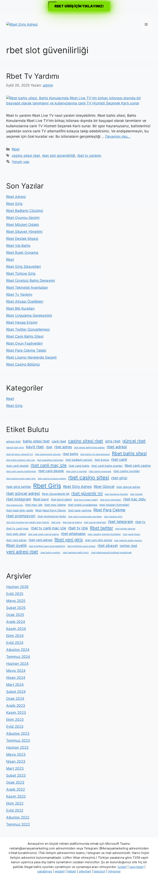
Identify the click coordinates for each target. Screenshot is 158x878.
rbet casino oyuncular (100, 471)
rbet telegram (120, 521)
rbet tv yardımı (89, 156)
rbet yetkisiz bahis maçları (128, 540)
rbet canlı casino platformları (21, 471)
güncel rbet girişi (15, 447)
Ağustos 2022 (17, 817)
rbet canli (119, 459)
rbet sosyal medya (72, 522)
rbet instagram (18, 499)
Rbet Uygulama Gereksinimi (29, 315)
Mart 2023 (15, 768)
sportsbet (136, 867)
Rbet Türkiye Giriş (21, 273)
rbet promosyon (20, 516)
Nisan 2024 (15, 678)
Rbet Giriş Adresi (77, 486)
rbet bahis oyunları (50, 552)
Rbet (16, 149)
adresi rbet (13, 441)
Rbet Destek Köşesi (22, 239)
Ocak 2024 (15, 699)
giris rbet (112, 441)
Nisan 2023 (15, 761)
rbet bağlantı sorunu (78, 459)
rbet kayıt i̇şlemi (61, 499)
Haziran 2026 (17, 587)
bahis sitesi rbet (36, 441)
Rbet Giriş (14, 204)
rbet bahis (70, 454)
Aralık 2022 (15, 789)
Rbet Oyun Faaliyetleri (24, 343)
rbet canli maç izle (49, 465)
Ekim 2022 (14, 803)
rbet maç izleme (55, 504)
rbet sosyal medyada (95, 522)
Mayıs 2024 (16, 671)
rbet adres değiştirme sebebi (89, 447)
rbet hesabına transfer (116, 494)
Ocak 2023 (15, 782)
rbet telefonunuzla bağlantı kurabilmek (111, 552)
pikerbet (85, 871)
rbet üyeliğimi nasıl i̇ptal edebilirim (47, 546)
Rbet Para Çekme (109, 510)
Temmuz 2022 (18, 824)
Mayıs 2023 (16, 754)
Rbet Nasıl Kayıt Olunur (50, 510)
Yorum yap (20, 162)
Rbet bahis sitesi (129, 453)
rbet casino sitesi (88, 477)
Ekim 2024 (15, 636)
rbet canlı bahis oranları (107, 465)
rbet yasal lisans (131, 534)
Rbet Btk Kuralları (20, 308)
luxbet (122, 867)
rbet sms (55, 522)
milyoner (114, 871)
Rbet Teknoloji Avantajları (27, 287)
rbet (49, 447)
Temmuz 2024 (18, 657)
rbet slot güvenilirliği (58, 156)
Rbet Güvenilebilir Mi (55, 494)
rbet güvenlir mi (87, 493)
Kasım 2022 (16, 796)
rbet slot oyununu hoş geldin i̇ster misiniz (27, 522)
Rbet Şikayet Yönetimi (24, 232)
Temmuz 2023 (18, 740)
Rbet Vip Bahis (18, 246)
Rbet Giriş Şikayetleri (23, 267)
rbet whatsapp (73, 533)
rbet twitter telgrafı (125, 528)
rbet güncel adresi (23, 493)
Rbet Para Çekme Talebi (26, 350)
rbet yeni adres (16, 540)
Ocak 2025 (15, 615)
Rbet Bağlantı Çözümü (24, 211)
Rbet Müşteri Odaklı (22, 225)
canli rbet (59, 441)
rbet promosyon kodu (51, 516)
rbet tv (140, 522)
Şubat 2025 (16, 608)
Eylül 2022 (14, 810)
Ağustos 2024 (17, 650)
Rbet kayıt (41, 499)
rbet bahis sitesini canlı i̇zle (20, 460)
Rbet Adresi (16, 197)
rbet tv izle (78, 528)
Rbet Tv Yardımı (32, 76)
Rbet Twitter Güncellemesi (28, 329)
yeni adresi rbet (22, 551)
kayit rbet (35, 447)
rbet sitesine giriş (113, 516)
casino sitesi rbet (26, 156)
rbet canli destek (17, 465)
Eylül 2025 (14, 594)
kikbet (71, 871)
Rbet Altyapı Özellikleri (24, 301)
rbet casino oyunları (126, 471)
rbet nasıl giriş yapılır (19, 510)
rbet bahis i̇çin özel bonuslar (95, 454)
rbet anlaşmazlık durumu (48, 454)
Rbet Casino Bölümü (23, 364)
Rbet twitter (101, 527)
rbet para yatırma (79, 510)
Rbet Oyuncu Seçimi (23, 218)
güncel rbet (134, 441)
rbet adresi (117, 447)
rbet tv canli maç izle (48, 528)
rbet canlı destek (51, 471)
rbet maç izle (33, 504)
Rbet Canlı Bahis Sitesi (24, 336)
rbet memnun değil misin (75, 552)
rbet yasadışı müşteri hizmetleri (104, 534)
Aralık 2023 (15, 706)
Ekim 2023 (15, 719)
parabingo (44, 871)
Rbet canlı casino (138, 466)
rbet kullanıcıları (14, 505)
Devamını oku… (117, 136)
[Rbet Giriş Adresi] (22, 24)
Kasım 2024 (16, 629)
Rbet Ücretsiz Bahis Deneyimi (30, 280)
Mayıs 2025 (15, 601)
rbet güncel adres (128, 487)
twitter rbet (128, 546)
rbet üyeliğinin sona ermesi (81, 546)
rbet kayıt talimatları (110, 499)
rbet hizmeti (136, 494)
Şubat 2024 (16, 692)
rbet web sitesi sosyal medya (43, 534)
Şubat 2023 (16, 775)
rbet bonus (101, 459)
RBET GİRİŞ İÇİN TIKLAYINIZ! (79, 6)
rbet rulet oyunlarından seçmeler (85, 516)
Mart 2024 (15, 685)
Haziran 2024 (17, 664)
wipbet (60, 871)
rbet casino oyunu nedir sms (21, 478)
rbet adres (63, 447)
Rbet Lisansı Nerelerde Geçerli (31, 357)
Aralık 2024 (15, 622)
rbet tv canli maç (17, 528)
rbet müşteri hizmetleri (114, 504)
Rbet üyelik (16, 545)
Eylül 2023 (14, 726)
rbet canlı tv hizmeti (76, 471)
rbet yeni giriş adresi (98, 540)
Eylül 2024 (14, 643)
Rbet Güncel (104, 486)
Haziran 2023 (17, 747)
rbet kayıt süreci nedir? (86, 499)
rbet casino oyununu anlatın (52, 478)
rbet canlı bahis (79, 465)
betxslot (99, 871)
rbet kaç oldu (134, 499)
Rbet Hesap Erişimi (21, 322)
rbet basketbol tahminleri (50, 460)
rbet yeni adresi (40, 540)
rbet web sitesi (16, 534)
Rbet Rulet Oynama (22, 253)
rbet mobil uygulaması (82, 504)
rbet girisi (119, 478)
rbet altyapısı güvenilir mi (19, 454)
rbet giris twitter (18, 487)
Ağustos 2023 (17, 733)
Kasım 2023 (16, 712)
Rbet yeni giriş (69, 539)
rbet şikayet (108, 545)
